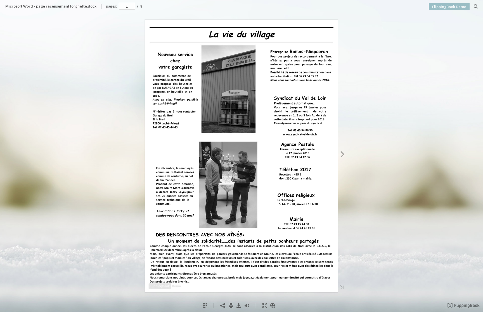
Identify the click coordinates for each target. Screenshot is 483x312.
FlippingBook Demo (449, 6)
